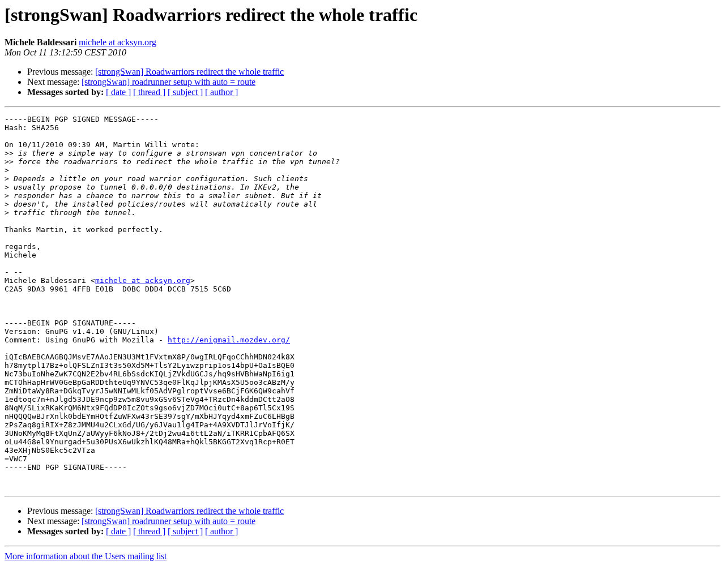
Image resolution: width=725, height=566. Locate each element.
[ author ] (221, 92)
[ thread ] (149, 92)
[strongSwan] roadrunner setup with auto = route (168, 82)
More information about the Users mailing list (86, 556)
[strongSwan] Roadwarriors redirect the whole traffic (189, 71)
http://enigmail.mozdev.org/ (229, 340)
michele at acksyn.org (117, 42)
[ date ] (118, 92)
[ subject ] (185, 92)
